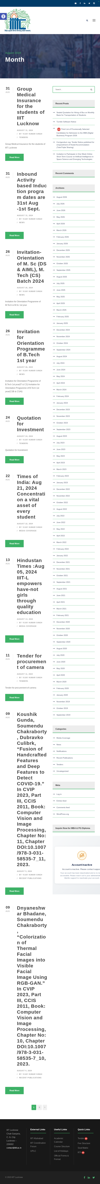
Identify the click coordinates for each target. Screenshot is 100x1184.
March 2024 (61, 390)
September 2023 (63, 429)
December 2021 (63, 562)
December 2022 (63, 489)
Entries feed (61, 801)
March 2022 (61, 542)
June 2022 (61, 522)
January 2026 (62, 244)
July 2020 (60, 655)
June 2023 (61, 449)
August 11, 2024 (25, 674)
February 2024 (63, 396)
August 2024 (62, 356)
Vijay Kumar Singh (32, 134)
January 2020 (62, 695)
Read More (14, 157)
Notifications (62, 751)
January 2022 (62, 556)
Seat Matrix (83, 1148)
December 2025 (63, 250)
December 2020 (63, 622)
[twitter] (89, 3)
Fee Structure (84, 1143)
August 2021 (62, 589)
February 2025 (63, 317)
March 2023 (61, 469)
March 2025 (61, 310)
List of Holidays (61, 1151)
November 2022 (63, 496)
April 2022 (61, 536)
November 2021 (63, 569)
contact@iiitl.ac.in (14, 1148)
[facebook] (80, 3)
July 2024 (60, 363)
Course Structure (62, 1146)
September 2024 (63, 350)
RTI (79, 1152)
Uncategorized (62, 771)
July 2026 (60, 204)
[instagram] (94, 3)
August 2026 (62, 197)
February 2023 (63, 476)
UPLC (33, 1151)
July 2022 (60, 516)
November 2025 (63, 257)
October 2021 (62, 575)
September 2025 (63, 270)
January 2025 (62, 323)
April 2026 (61, 224)
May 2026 (61, 217)
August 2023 (62, 436)
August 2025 (62, 277)
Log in (59, 794)
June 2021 (61, 595)
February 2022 (63, 549)
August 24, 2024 (25, 436)
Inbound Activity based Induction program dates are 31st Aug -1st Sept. (32, 191)
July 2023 (60, 443)
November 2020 (63, 629)
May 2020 (61, 668)
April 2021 (61, 602)
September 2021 (63, 582)
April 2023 (61, 463)
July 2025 (60, 283)
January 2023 (62, 482)
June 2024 (61, 370)
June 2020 (61, 662)
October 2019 (62, 708)
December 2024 (63, 330)
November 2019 (63, 702)
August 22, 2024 (25, 524)
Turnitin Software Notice (66, 122)
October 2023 (62, 423)
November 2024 (63, 336)
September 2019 (63, 715)
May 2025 (61, 297)
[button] (3, 16)
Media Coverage (28, 531)
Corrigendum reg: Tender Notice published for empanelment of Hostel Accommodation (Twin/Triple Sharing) (75, 144)
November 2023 (63, 416)
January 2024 (62, 403)
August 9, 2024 (24, 871)
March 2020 (61, 682)
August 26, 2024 (25, 288)
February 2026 (63, 237)
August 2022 (62, 509)
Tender (81, 1138)
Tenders (23, 137)
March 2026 (61, 230)
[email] (75, 3)
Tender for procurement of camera (31, 661)
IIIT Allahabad (36, 1138)
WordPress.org (63, 814)
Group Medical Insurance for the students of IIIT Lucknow (31, 106)
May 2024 (61, 376)
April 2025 (61, 303)
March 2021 (61, 609)
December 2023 (63, 409)
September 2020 (63, 642)
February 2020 (63, 688)
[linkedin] (84, 3)
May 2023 (61, 456)
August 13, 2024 (25, 619)
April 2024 (61, 383)
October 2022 (62, 502)
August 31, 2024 (25, 130)
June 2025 (61, 290)
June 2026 (61, 210)
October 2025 (62, 263)
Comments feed (63, 807)
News (22, 222)
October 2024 (62, 343)
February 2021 (63, 615)
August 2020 (62, 648)
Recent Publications (30, 878)
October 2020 (62, 635)
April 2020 (61, 675)
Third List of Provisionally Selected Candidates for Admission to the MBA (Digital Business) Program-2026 (75, 132)
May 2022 (61, 529)
